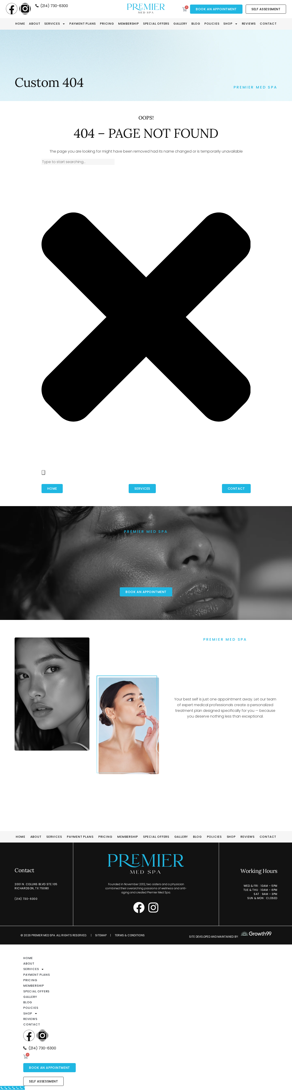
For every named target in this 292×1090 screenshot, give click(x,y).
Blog (195, 23)
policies (211, 23)
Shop (227, 23)
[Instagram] (25, 8)
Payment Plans (82, 23)
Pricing (107, 23)
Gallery (180, 23)
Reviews (249, 23)
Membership (128, 23)
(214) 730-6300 (26, 899)
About (34, 23)
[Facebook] (11, 8)
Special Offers (156, 23)
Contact (268, 23)
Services (52, 23)
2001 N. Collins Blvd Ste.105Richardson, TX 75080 (36, 886)
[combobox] (78, 162)
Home (20, 23)
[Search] (43, 472)
